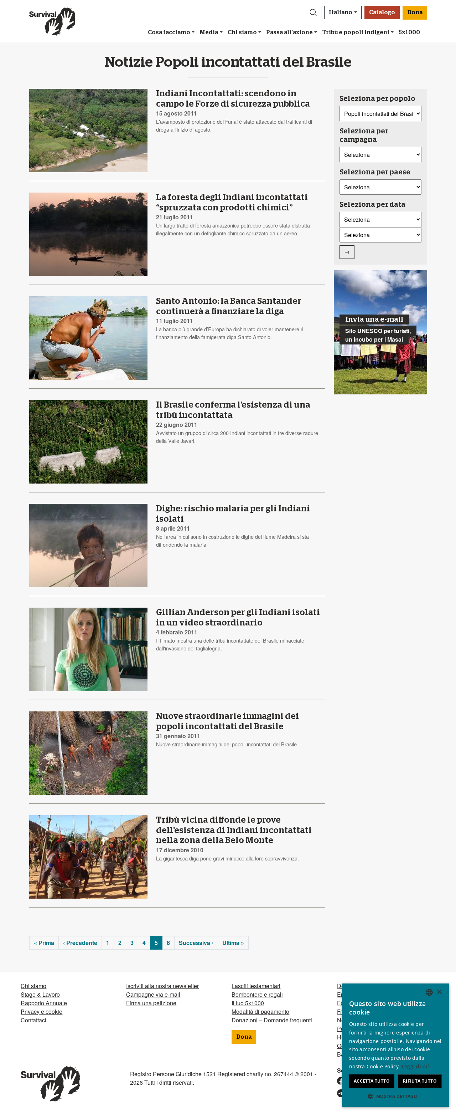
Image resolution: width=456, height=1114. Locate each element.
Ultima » (233, 943)
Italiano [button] (340, 12)
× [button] (439, 992)
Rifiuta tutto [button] (420, 1081)
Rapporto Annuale (44, 1003)
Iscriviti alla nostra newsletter (162, 986)
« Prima (44, 943)
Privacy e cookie (41, 1011)
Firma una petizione (151, 1003)
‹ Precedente (80, 943)
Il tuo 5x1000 (248, 1003)
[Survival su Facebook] (338, 1081)
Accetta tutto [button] (372, 1081)
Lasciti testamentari (256, 986)
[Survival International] (52, 21)
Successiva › (196, 943)
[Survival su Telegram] (338, 1093)
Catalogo (382, 12)
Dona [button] (415, 12)
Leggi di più (416, 1066)
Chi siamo (242, 32)
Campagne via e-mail (153, 994)
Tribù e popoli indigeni (355, 32)
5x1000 (409, 32)
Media (209, 32)
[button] (313, 12)
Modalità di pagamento (260, 1011)
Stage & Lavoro (40, 994)
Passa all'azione (289, 32)
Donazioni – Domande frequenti (272, 1020)
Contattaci (33, 1020)
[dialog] (395, 1045)
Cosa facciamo (169, 32)
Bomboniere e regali (257, 994)
